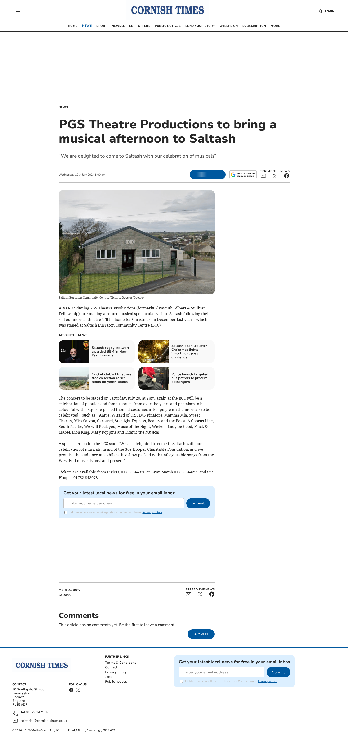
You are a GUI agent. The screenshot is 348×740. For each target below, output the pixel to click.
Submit (198, 503)
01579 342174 (37, 712)
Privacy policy (116, 672)
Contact (111, 667)
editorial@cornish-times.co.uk (43, 720)
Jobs (108, 677)
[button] (18, 10)
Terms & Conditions (120, 662)
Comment (201, 634)
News (63, 107)
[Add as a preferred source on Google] (242, 174)
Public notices (116, 681)
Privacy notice (152, 512)
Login (329, 11)
